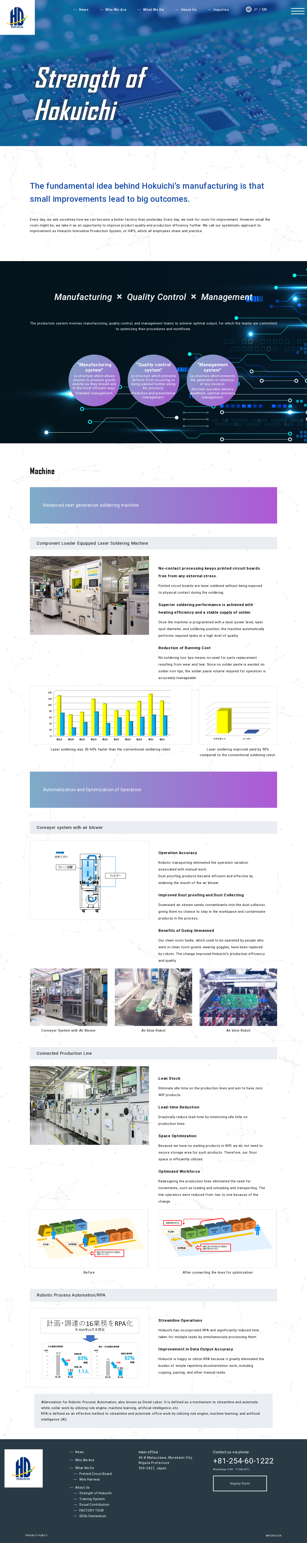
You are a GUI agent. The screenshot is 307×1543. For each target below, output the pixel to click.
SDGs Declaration (93, 1516)
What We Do (84, 1468)
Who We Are (84, 1460)
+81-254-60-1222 (243, 1460)
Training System (92, 1499)
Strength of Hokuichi (95, 1493)
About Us (82, 1487)
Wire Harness (89, 1479)
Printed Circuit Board (95, 1474)
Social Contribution (94, 1504)
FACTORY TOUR (91, 1510)
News (79, 1452)
